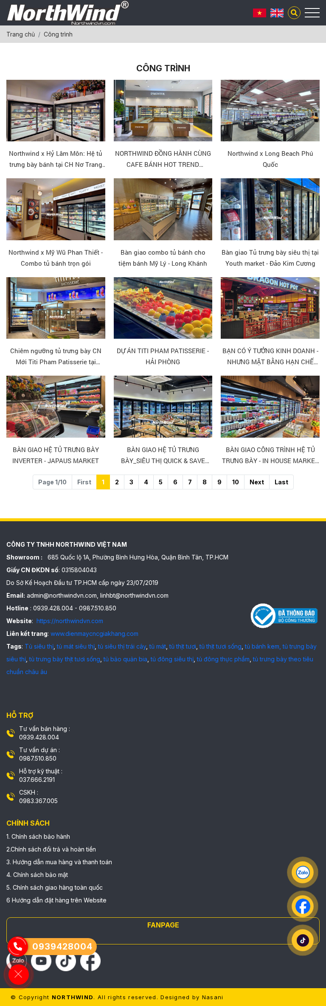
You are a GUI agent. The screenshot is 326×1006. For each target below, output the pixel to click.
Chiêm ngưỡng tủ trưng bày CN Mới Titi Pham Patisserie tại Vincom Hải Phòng (55, 356)
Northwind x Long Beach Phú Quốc (270, 159)
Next (257, 482)
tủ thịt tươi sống (221, 646)
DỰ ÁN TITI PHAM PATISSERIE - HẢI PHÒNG (163, 356)
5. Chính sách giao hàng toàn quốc (54, 887)
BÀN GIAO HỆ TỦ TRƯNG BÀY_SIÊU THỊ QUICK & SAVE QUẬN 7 (163, 455)
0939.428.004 (39, 737)
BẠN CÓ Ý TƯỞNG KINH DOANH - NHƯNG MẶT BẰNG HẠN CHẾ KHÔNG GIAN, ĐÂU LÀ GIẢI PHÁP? (270, 356)
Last (281, 482)
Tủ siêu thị (39, 646)
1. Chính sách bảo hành (38, 836)
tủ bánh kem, (263, 646)
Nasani (213, 997)
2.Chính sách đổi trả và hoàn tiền (51, 849)
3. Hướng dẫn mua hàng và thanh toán (59, 861)
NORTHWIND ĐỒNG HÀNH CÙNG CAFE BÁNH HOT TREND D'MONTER (163, 159)
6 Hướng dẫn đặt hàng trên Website (56, 900)
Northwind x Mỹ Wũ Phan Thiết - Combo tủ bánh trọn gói (55, 257)
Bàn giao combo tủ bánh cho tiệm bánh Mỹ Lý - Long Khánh (162, 257)
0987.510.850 (37, 758)
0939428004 (62, 946)
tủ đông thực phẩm (223, 659)
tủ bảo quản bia (125, 659)
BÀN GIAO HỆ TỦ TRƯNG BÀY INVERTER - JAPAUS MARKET (55, 455)
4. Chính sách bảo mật (37, 874)
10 (235, 482)
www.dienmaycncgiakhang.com (94, 633)
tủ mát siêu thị (76, 646)
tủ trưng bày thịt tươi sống (64, 659)
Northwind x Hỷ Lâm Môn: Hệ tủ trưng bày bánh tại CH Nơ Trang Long (55, 159)
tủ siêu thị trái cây (122, 646)
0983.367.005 (38, 800)
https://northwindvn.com (69, 620)
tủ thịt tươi (182, 646)
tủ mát (157, 646)
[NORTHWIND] (67, 12)
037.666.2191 (37, 779)
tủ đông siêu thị (172, 659)
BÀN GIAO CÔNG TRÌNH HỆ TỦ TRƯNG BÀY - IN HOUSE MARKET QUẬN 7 (270, 455)
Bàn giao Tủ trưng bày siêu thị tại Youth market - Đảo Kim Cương (270, 257)
